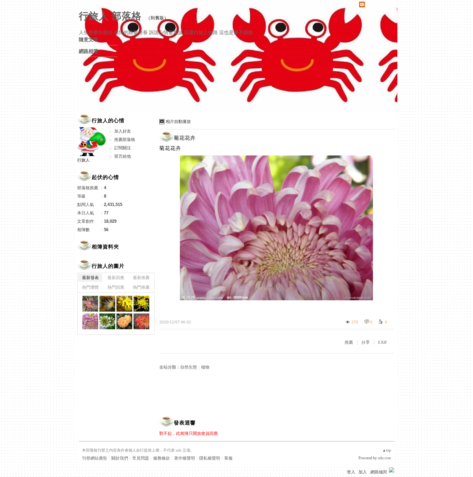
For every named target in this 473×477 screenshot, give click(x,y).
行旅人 (83, 160)
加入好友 (122, 131)
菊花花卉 (185, 138)
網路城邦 (378, 472)
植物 (205, 367)
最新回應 (115, 277)
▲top (386, 450)
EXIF (382, 342)
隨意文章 (88, 39)
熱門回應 (115, 287)
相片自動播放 (178, 121)
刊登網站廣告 (94, 458)
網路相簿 (88, 51)
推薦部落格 (124, 139)
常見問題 (140, 458)
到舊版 (157, 17)
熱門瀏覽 (90, 287)
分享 (365, 342)
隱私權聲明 (209, 458)
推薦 (349, 342)
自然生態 (188, 367)
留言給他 (122, 156)
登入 (351, 472)
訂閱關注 (122, 147)
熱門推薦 (141, 287)
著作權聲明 (184, 458)
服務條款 (161, 458)
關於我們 (119, 458)
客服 (228, 458)
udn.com (384, 458)
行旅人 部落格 (110, 16)
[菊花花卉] (90, 304)
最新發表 (90, 277)
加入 (362, 472)
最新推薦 (141, 277)
